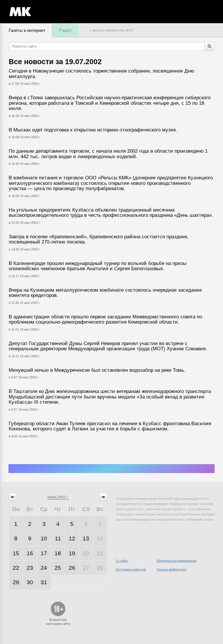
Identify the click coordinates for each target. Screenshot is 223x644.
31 (44, 582)
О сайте (122, 560)
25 (58, 568)
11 (58, 538)
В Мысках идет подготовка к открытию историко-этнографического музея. (93, 130)
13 (86, 538)
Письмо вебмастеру (172, 569)
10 (44, 538)
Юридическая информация (177, 560)
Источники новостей (131, 569)
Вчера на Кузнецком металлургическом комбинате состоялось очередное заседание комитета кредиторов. (105, 292)
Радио (65, 30)
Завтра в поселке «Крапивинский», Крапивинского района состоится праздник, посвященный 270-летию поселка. (98, 239)
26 (72, 568)
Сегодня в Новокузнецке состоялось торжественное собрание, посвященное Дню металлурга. (101, 73)
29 (16, 582)
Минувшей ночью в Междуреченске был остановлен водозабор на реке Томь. (97, 370)
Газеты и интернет (27, 30)
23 (30, 568)
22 (16, 568)
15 (16, 553)
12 (72, 538)
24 (44, 568)
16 (30, 553)
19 (72, 553)
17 (44, 553)
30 (30, 582)
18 (58, 553)
